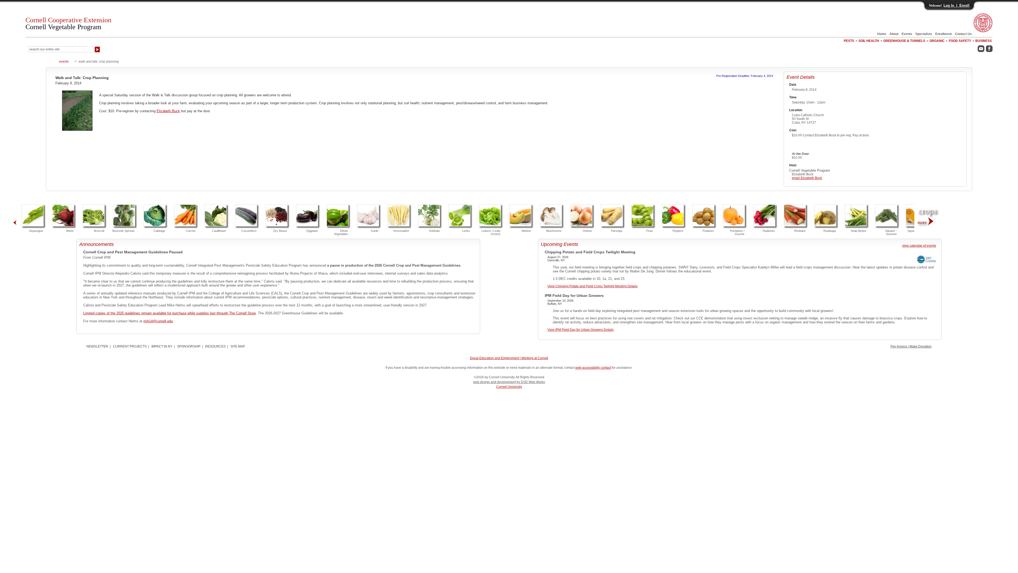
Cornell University (509, 387)
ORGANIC (937, 41)
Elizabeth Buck (168, 111)
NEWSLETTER (97, 346)
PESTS (849, 41)
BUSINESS (983, 41)
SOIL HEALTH (868, 41)
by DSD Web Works (531, 382)
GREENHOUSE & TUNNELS (904, 41)
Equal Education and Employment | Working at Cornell (509, 358)
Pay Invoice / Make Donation (911, 346)
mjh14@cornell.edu (158, 321)
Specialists (923, 34)
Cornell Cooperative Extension (68, 23)
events (64, 61)
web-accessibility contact (593, 368)
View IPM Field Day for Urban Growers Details (580, 330)
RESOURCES (215, 346)
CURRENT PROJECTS (130, 346)
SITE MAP (237, 346)
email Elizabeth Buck (807, 178)
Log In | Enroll (956, 5)
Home (881, 34)
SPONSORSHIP (188, 346)
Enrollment (943, 34)
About (893, 34)
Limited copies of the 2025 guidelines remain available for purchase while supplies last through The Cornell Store (169, 313)
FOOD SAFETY (960, 41)
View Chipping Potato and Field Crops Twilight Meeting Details (592, 286)
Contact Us (963, 34)
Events (907, 34)
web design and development (494, 382)
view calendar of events (919, 246)
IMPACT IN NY (161, 346)
